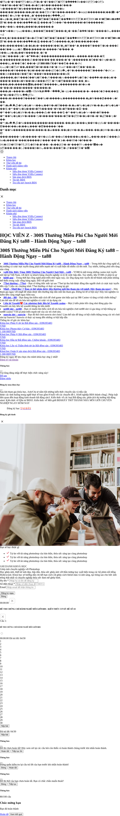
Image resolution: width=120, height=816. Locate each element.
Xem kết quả (16, 814)
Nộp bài (4, 726)
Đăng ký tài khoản (9, 359)
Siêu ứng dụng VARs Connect (27, 171)
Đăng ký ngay (7, 593)
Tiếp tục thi (17, 751)
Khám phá (11, 168)
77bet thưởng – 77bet (14, 283)
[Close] (1, 746)
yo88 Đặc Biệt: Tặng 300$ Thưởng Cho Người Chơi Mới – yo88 (37, 272)
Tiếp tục (12, 784)
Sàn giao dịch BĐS (22, 177)
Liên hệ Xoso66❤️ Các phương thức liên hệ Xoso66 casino (34, 303)
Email (3, 587)
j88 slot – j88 (10, 297)
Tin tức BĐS (18, 179)
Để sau (3, 375)
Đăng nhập (5, 378)
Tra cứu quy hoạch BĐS (24, 182)
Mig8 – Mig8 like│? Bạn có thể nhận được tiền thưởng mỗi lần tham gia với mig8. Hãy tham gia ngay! (57, 289)
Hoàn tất (5, 751)
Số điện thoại (7, 584)
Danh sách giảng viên (17, 165)
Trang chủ (11, 157)
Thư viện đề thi (13, 163)
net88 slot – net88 (12, 309)
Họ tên (4, 580)
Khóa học (11, 160)
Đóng (3, 596)
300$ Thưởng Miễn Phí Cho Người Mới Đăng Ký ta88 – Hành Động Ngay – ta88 (46, 263)
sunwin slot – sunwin (14, 314)
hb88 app (8, 277)
